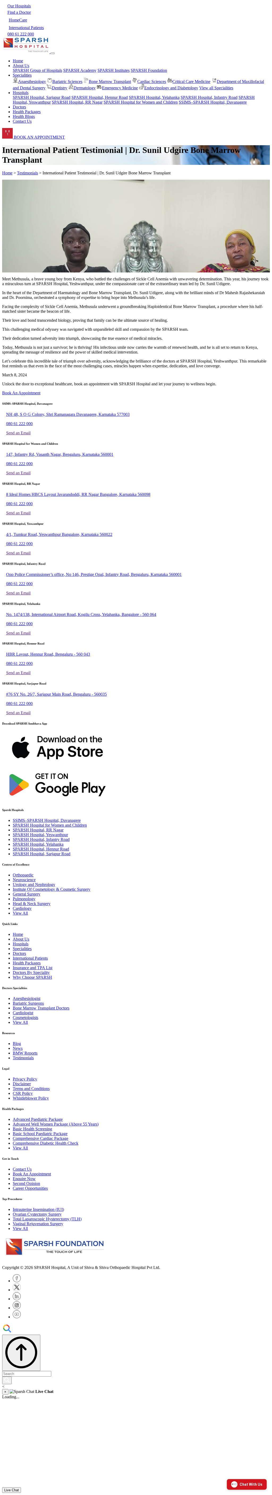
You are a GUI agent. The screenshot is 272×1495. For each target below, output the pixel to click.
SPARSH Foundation (149, 70)
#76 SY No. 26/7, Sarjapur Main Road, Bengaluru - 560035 (56, 694)
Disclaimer (22, 1084)
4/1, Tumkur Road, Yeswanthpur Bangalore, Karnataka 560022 (59, 534)
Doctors (19, 107)
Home (18, 61)
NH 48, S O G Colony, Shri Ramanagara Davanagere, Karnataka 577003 (68, 414)
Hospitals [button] (20, 92)
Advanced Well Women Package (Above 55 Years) (56, 1124)
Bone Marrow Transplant (110, 81)
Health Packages (27, 111)
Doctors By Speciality (31, 972)
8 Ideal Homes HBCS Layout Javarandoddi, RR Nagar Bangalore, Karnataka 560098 (78, 494)
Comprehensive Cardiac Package (40, 1138)
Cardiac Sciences (151, 81)
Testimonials (27, 173)
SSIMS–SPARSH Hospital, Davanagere (213, 102)
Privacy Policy (25, 1079)
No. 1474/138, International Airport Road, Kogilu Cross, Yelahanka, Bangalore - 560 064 (81, 614)
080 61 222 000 (19, 423)
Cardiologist (23, 1013)
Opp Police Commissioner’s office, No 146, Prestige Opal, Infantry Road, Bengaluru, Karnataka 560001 (94, 574)
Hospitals (20, 944)
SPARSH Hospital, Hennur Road (99, 97)
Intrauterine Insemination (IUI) (38, 1209)
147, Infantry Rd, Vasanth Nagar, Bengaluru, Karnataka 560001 (59, 454)
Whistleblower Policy (31, 1098)
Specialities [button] (22, 75)
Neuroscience (24, 879)
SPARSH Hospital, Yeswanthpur (40, 834)
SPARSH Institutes (113, 70)
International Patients (30, 958)
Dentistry (59, 88)
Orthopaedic (23, 875)
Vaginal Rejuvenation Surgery (38, 1223)
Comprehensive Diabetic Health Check (45, 1143)
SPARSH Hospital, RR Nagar (77, 102)
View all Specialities (216, 88)
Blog (17, 1043)
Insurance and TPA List (32, 967)
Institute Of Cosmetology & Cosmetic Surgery (51, 889)
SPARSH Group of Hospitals (37, 70)
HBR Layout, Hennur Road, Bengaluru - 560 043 (48, 654)
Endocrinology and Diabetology (171, 88)
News (18, 1048)
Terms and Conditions (31, 1088)
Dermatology (85, 88)
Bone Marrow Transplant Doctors (41, 1008)
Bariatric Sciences (67, 81)
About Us (21, 939)
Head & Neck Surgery (31, 903)
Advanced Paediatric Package (38, 1119)
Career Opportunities (30, 1188)
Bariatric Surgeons (28, 1003)
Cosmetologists (25, 1017)
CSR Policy (23, 1093)
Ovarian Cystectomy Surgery (37, 1214)
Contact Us (22, 121)
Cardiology (22, 908)
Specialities (22, 948)
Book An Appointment (21, 393)
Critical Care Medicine (191, 81)
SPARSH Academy (79, 70)
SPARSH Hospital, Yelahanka (154, 97)
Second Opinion (26, 1183)
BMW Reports (25, 1053)
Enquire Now (24, 1178)
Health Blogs (24, 116)
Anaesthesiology (32, 81)
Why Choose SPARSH (32, 977)
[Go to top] (21, 1353)
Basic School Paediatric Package (40, 1133)
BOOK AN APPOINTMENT (39, 137)
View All (20, 913)
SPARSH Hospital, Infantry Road (209, 97)
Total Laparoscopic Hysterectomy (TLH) (47, 1219)
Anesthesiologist (26, 998)
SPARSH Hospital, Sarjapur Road (41, 97)
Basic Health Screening (32, 1129)
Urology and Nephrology (34, 884)
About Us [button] (21, 65)
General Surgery (26, 894)
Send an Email (18, 433)
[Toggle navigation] (52, 53)
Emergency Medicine (120, 88)
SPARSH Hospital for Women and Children (141, 102)
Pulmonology (24, 899)
